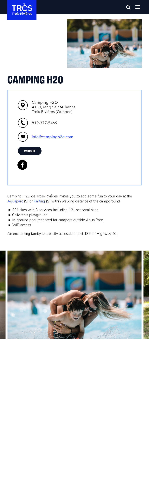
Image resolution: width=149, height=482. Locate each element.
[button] (137, 7)
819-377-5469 (44, 123)
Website (29, 151)
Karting (39, 201)
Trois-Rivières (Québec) (53, 107)
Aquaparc (15, 201)
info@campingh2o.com (52, 136)
